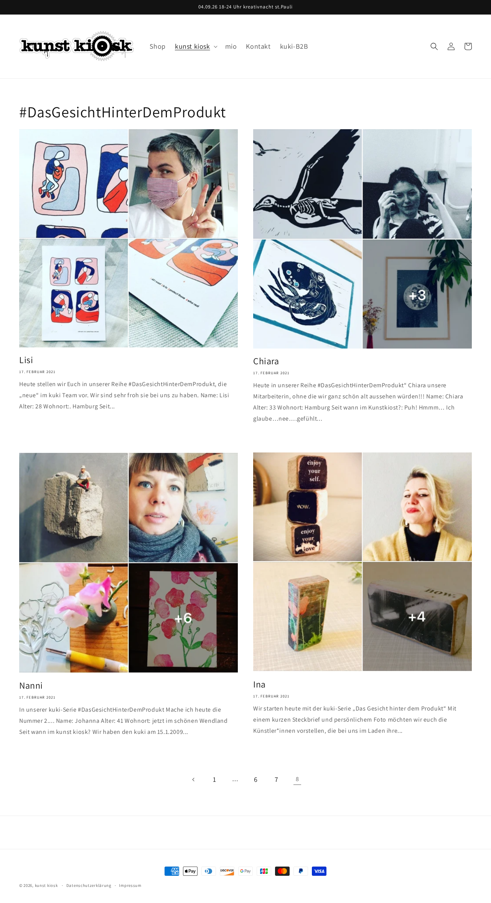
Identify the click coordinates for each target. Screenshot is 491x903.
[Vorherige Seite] (193, 779)
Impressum (130, 885)
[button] (195, 46)
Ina (259, 684)
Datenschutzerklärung (89, 885)
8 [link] (297, 779)
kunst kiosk (46, 885)
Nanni (31, 685)
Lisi (26, 360)
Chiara (266, 361)
